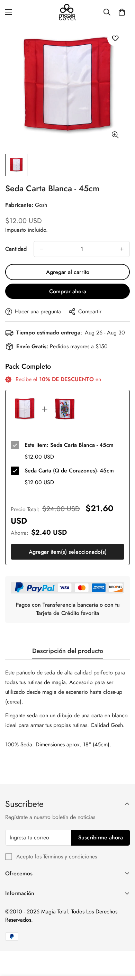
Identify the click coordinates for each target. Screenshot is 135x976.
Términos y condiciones (70, 856)
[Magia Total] (67, 12)
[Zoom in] (115, 134)
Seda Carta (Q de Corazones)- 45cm (69, 471)
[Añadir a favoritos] (115, 38)
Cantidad (16, 249)
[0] (122, 12)
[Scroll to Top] (122, 939)
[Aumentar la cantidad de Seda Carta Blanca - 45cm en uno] (121, 249)
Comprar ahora (67, 291)
